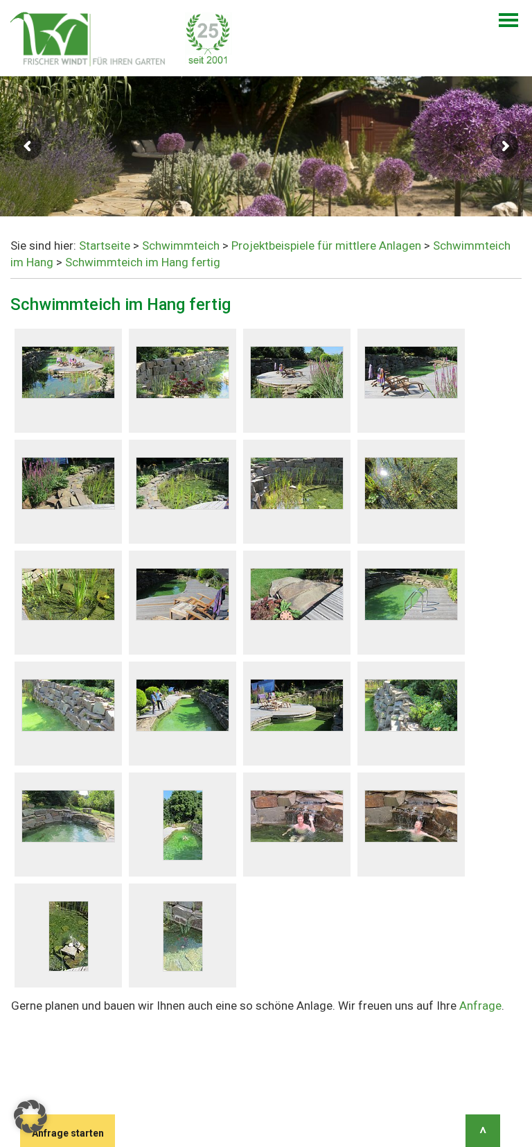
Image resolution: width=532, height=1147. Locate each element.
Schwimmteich (181, 245)
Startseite (104, 245)
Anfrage (480, 1005)
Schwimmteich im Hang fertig (142, 262)
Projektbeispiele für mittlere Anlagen (326, 245)
